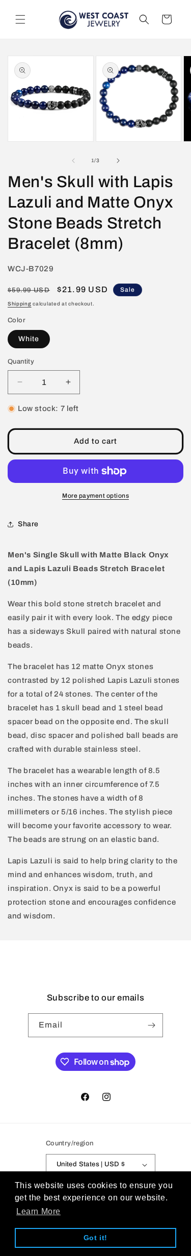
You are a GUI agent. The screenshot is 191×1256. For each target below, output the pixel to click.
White (28, 339)
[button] (20, 19)
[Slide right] (118, 160)
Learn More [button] (38, 1211)
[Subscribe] (151, 1025)
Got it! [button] (95, 1238)
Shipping (20, 303)
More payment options (95, 495)
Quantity (21, 361)
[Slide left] (73, 160)
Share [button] (28, 524)
